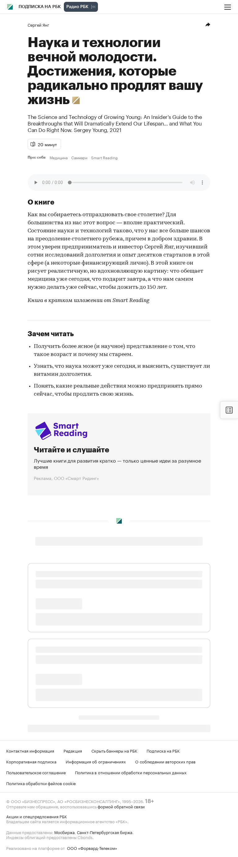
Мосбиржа (64, 832)
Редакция (73, 750)
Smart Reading (104, 157)
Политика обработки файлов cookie (41, 783)
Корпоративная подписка (31, 761)
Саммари (79, 157)
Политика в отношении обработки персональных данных (131, 772)
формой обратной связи (121, 806)
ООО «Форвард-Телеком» (92, 848)
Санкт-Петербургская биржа (104, 832)
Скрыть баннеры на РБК (114, 750)
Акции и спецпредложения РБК (36, 816)
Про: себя (37, 157)
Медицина (59, 157)
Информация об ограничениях (96, 761)
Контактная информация (30, 750)
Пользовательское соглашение (36, 772)
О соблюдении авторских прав (165, 761)
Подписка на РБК (163, 750)
